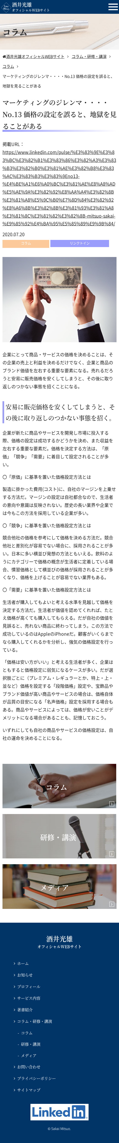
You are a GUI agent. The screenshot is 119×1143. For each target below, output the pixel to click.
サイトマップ (28, 1090)
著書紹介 (25, 1009)
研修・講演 (30, 1044)
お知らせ (25, 975)
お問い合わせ (28, 1066)
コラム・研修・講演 (34, 1021)
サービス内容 (28, 998)
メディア (29, 1055)
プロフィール (28, 986)
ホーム (23, 963)
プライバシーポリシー (36, 1078)
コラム (27, 1032)
